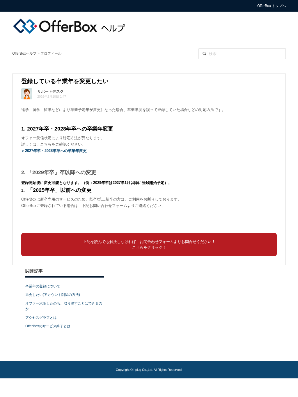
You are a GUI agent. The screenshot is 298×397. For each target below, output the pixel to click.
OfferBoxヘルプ (24, 53)
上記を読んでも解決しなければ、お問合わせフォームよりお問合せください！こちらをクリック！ (149, 244)
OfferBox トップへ (271, 6)
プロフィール (50, 53)
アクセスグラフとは (41, 318)
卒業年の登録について (42, 286)
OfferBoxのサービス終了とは (47, 326)
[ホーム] (70, 26)
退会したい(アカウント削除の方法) (52, 295)
